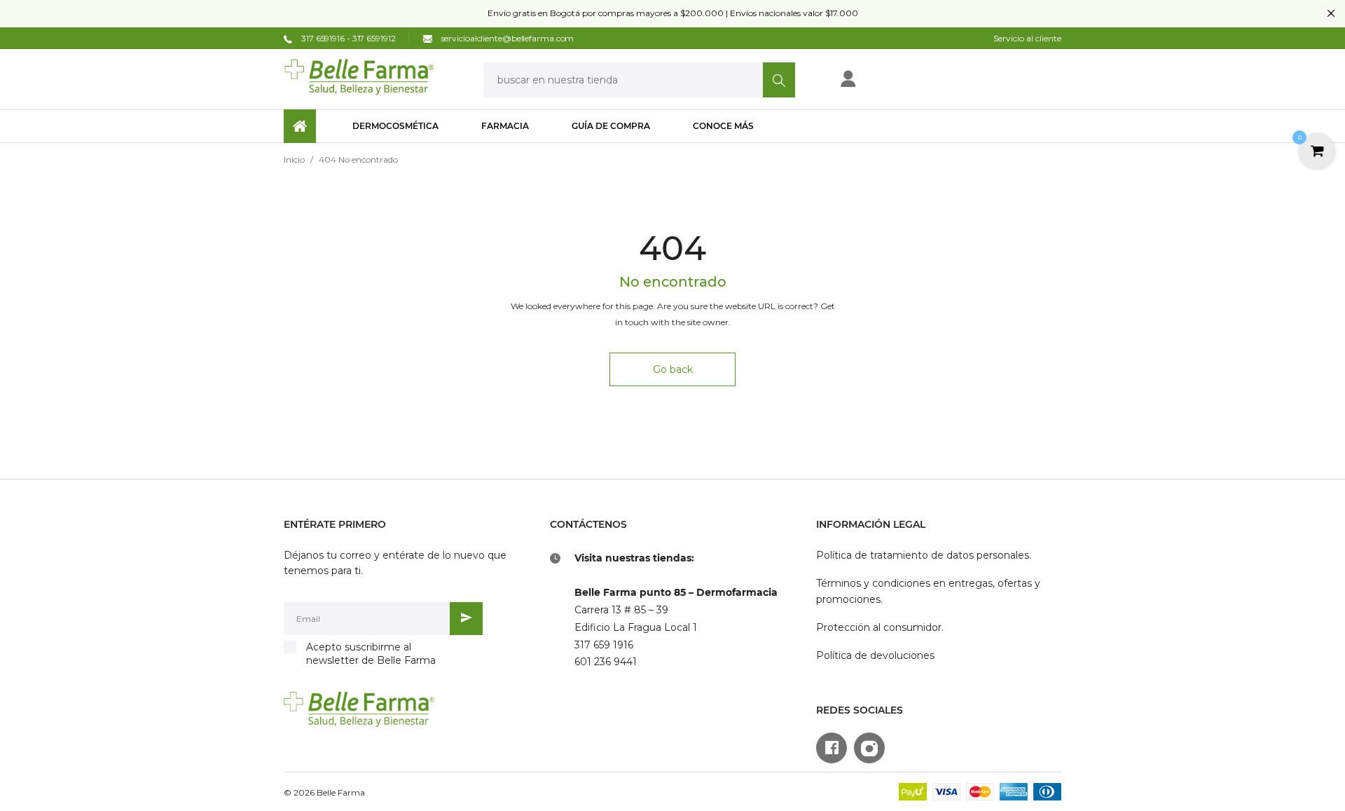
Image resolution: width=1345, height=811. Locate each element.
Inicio (294, 159)
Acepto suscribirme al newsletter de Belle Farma (371, 654)
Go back (673, 369)
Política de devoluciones (875, 655)
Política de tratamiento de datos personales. (923, 555)
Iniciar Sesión (894, 83)
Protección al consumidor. (880, 627)
